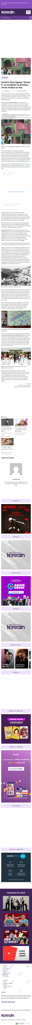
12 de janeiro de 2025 (21, 91)
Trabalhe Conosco (7, 986)
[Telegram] (29, 7)
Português (21, 1023)
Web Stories (6, 976)
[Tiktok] (27, 7)
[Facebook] (18, 7)
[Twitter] (22, 7)
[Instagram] (20, 7)
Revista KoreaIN (8, 12)
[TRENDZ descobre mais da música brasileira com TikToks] (16, 903)
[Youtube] (24, 7)
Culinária (5, 965)
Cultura (4, 967)
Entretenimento (6, 968)
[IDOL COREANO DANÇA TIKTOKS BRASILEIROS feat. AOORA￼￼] (16, 920)
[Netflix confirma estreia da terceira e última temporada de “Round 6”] (7, 441)
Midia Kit (5, 984)
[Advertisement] (16, 37)
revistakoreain (6, 91)
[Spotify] (26, 7)
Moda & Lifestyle (7, 973)
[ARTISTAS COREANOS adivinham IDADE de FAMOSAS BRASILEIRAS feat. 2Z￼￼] (16, 936)
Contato (5, 987)
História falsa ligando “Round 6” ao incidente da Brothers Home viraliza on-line (15, 85)
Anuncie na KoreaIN (7, 983)
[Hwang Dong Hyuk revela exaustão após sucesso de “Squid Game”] (7, 422)
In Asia (4, 971)
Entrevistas (5, 970)
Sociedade (5, 77)
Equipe (4, 982)
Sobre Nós (5, 980)
